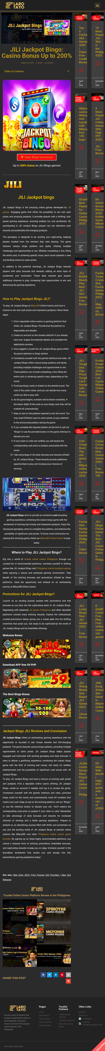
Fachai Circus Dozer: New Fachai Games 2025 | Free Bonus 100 (99, 458)
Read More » (81, 71)
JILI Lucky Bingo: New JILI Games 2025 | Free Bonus (83, 621)
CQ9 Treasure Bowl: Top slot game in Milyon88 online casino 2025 (85, 458)
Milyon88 (35, 305)
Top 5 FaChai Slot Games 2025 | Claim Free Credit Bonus (83, 45)
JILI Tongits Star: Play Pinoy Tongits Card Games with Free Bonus (84, 378)
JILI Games (49, 63)
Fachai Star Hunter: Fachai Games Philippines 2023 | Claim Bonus (86, 537)
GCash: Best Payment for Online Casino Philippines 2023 (86, 211)
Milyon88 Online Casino (51, 538)
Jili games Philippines (39, 610)
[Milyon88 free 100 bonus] (37, 649)
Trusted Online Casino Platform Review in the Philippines (36, 895)
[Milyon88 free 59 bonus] (37, 678)
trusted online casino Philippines (40, 559)
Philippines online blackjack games (53, 568)
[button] (97, 5)
